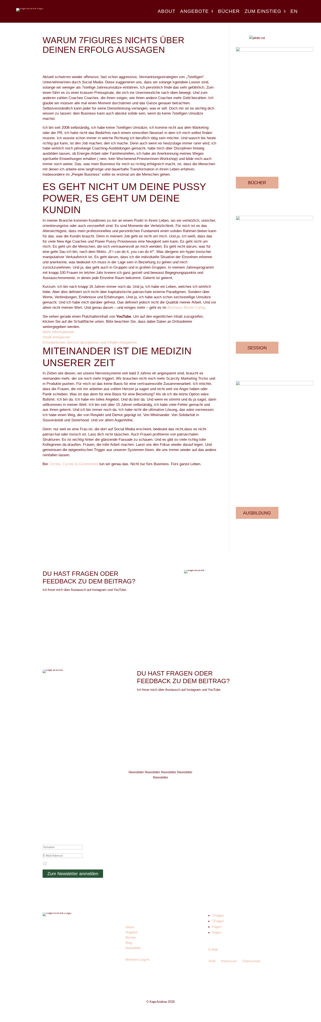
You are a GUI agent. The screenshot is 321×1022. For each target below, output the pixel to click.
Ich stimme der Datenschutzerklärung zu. (77, 864)
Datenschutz (251, 961)
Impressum (229, 961)
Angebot (131, 932)
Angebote (194, 12)
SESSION (257, 347)
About (166, 12)
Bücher (229, 12)
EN (294, 12)
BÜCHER (257, 182)
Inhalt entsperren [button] (56, 337)
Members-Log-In (137, 959)
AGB (212, 961)
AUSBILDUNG (257, 513)
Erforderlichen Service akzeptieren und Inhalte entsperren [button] (90, 342)
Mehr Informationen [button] (58, 332)
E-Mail (213, 949)
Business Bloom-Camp (186, 307)
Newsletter (133, 948)
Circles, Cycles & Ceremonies (73, 464)
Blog (129, 943)
